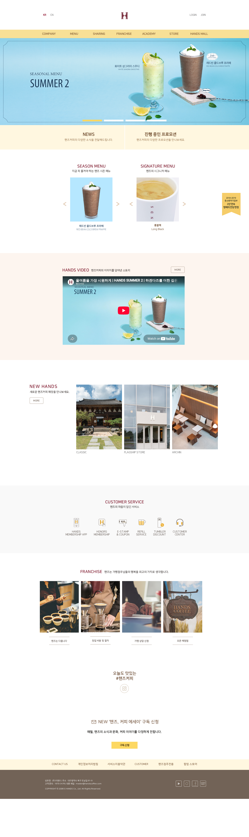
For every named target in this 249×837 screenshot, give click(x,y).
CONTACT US (60, 764)
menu (74, 33)
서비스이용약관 (116, 764)
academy (149, 33)
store (174, 33)
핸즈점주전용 (166, 764)
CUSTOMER (141, 764)
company (49, 33)
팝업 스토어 (190, 764)
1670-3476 (60, 784)
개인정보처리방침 (88, 764)
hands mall (199, 33)
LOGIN (193, 15)
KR (45, 15)
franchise (124, 33)
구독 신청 (124, 745)
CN (52, 15)
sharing (99, 33)
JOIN (203, 15)
